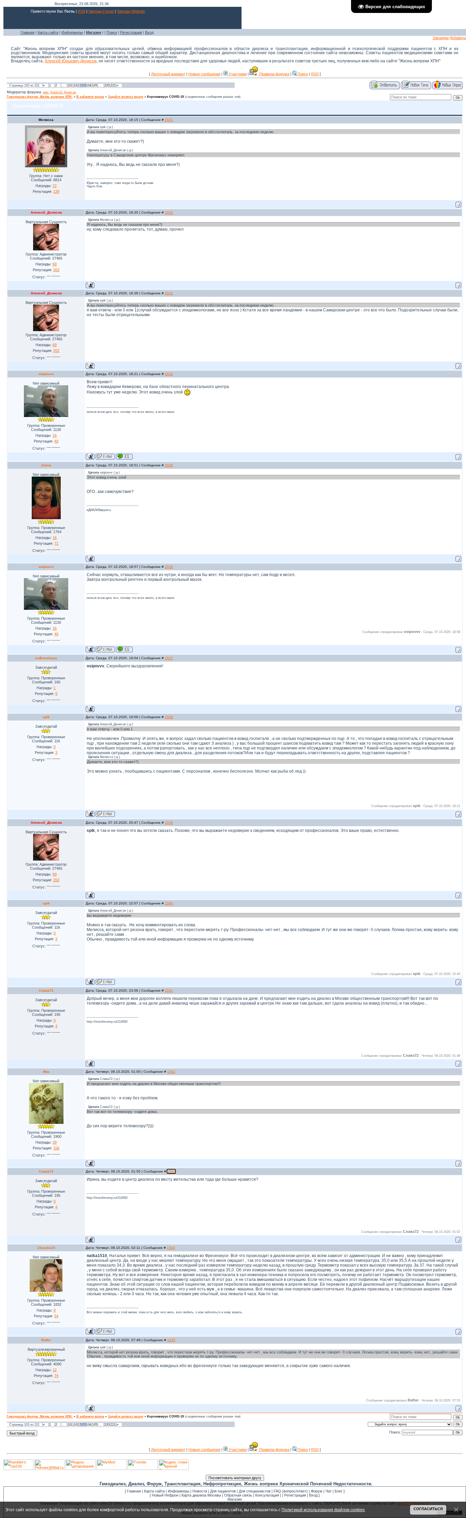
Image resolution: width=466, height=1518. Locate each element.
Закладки (441, 38)
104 (88, 85)
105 (94, 85)
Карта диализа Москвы (201, 1495)
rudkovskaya (46, 658)
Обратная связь (238, 1495)
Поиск (111, 32)
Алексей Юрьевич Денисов (71, 61)
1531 (169, 120)
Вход (149, 32)
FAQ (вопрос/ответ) (291, 1491)
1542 (171, 1071)
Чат (328, 1491)
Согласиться (428, 1509)
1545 (171, 1340)
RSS (81, 11)
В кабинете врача (90, 96)
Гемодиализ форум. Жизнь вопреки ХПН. (40, 96)
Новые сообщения (204, 74)
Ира (46, 1071)
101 (70, 85)
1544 (171, 1248)
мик (45, 92)
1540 (169, 903)
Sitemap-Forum (101, 11)
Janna (46, 465)
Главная (27, 32)
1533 (169, 293)
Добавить (458, 38)
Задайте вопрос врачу (125, 96)
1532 (169, 212)
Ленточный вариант (168, 74)
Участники (237, 74)
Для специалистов (255, 1491)
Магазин (235, 1499)
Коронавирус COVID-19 (165, 96)
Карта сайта (48, 32)
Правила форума (273, 74)
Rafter (46, 1340)
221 (113, 85)
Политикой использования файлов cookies (323, 1509)
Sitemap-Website (131, 11)
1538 (169, 717)
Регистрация (131, 32)
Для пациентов (223, 1491)
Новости (199, 1491)
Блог (339, 1491)
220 (107, 85)
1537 (169, 658)
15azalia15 (46, 1248)
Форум (316, 1491)
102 (76, 85)
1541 (169, 990)
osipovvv (46, 374)
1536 (169, 567)
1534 (169, 374)
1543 (171, 1171)
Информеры (72, 32)
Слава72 (46, 990)
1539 (169, 822)
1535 (169, 465)
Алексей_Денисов (63, 92)
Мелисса (46, 120)
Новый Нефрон (165, 1495)
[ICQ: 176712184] (124, 456)
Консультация (267, 1495)
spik (46, 717)
